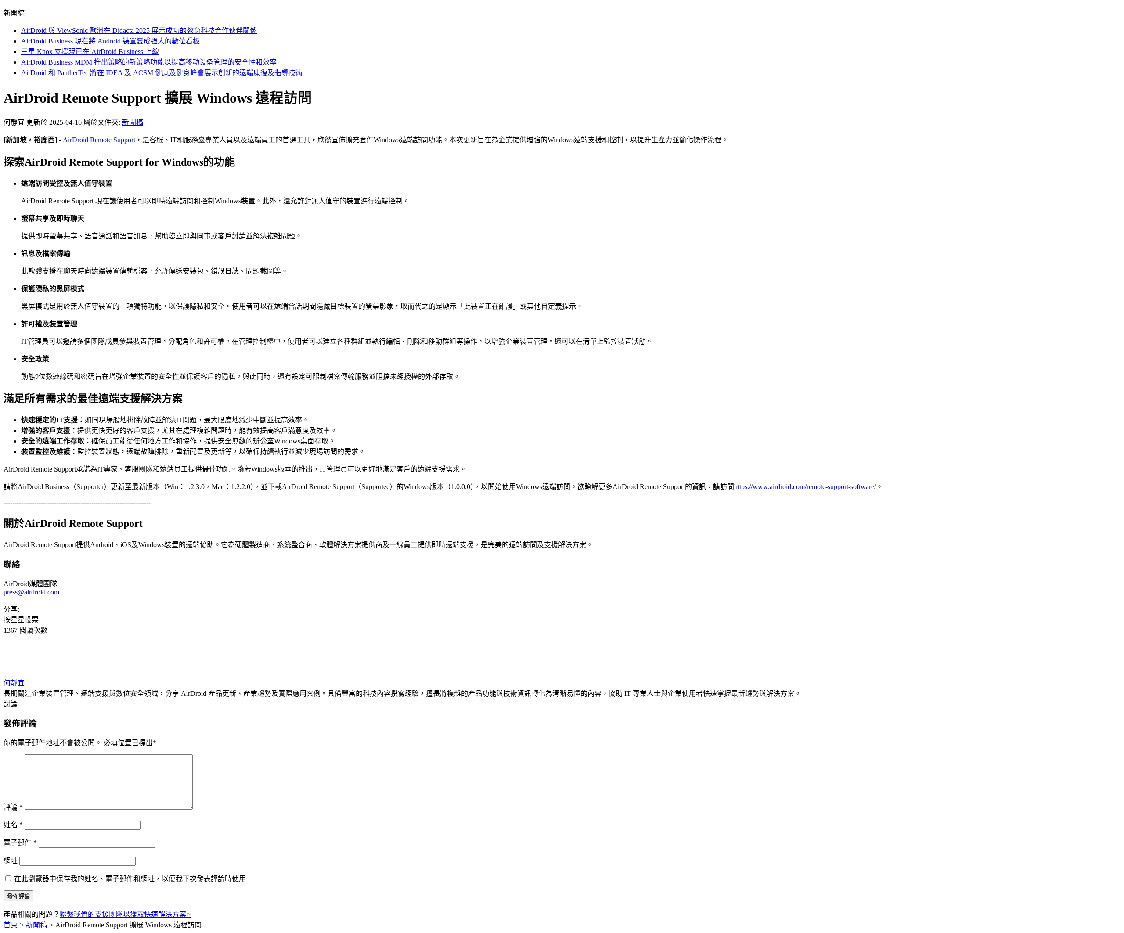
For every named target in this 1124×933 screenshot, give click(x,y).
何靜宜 (14, 683)
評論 (13, 807)
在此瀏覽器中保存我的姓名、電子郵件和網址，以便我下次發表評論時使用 (130, 879)
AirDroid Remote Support (99, 140)
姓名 (13, 825)
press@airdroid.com (31, 592)
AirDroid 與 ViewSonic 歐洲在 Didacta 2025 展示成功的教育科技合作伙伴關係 (139, 30)
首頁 (11, 925)
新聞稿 (132, 122)
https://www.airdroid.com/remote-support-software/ (805, 486)
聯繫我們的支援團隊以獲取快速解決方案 (125, 914)
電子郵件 (20, 843)
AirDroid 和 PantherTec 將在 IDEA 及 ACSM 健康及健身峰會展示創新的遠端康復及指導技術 (162, 72)
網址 (11, 861)
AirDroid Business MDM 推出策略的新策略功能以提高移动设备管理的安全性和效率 (149, 62)
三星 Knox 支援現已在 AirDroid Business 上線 (90, 51)
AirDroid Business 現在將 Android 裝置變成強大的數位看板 (110, 41)
